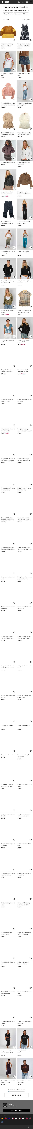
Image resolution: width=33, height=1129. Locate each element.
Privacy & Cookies (24, 1126)
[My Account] (23, 2)
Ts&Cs (30, 1126)
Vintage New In (8, 14)
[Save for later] (14, 40)
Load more (16, 1095)
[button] (2, 1118)
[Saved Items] (27, 2)
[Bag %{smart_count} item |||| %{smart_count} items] (31, 2)
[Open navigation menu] (2, 2)
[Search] (19, 2)
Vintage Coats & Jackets (21, 14)
